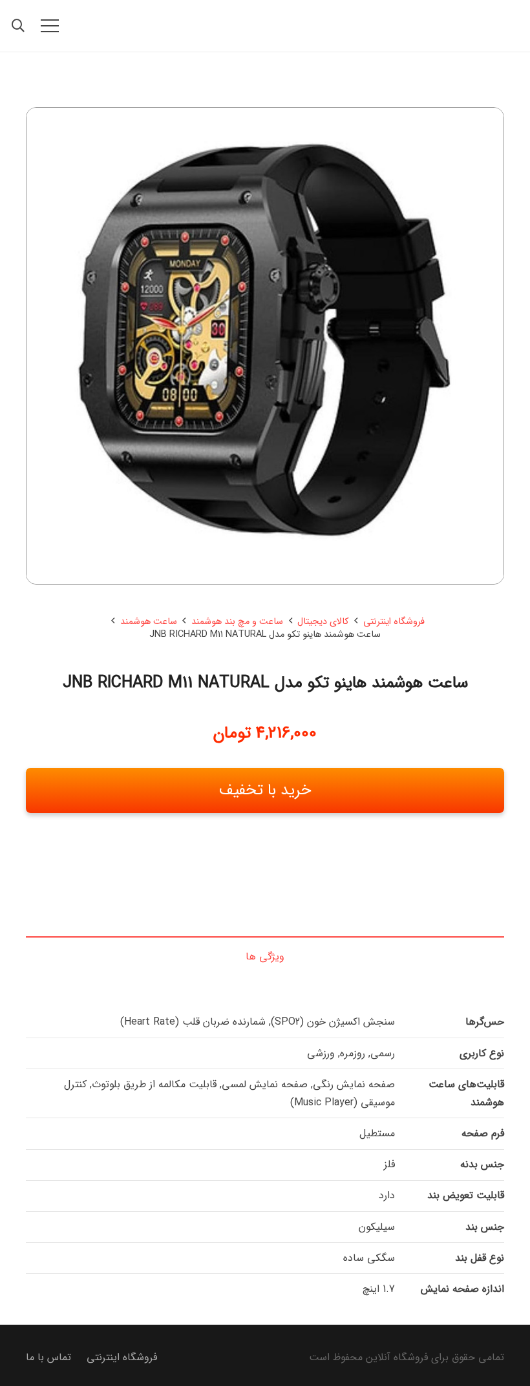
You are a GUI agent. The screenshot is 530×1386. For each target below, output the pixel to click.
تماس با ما (48, 1357)
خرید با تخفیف (265, 790)
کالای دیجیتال (322, 621)
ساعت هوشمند (148, 621)
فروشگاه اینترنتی (394, 621)
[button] (49, 26)
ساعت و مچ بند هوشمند (237, 621)
